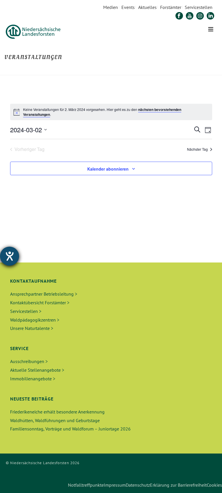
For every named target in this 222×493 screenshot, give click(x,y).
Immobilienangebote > (32, 378)
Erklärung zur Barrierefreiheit (178, 485)
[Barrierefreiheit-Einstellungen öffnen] (9, 256)
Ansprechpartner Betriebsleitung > (43, 294)
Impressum (115, 485)
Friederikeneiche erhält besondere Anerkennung (57, 411)
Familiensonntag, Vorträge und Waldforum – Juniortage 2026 (70, 428)
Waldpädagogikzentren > (34, 320)
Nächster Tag (197, 149)
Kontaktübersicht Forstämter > (39, 302)
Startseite (170, 69)
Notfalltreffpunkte (86, 485)
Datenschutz (138, 485)
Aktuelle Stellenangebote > (37, 370)
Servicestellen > (25, 311)
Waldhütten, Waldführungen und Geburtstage (55, 420)
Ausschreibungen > (29, 361)
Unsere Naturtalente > (31, 328)
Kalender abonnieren (108, 169)
